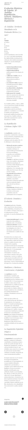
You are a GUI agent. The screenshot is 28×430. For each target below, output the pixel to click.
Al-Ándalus (6, 401)
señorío (15, 404)
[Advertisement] (16, 44)
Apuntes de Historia (8, 3)
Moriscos (11, 403)
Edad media (11, 401)
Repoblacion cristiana (9, 404)
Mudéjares (15, 403)
